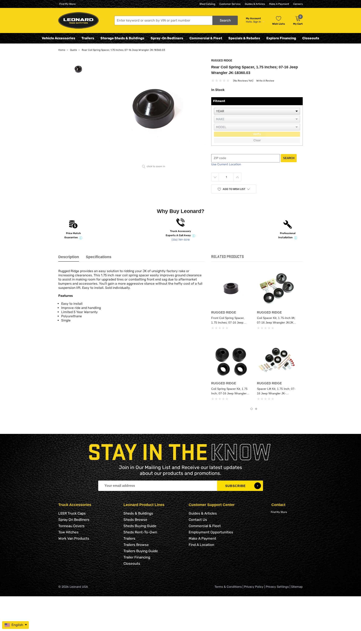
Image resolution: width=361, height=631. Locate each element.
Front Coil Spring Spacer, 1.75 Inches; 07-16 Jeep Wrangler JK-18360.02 (227, 322)
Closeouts (310, 38)
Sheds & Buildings (138, 513)
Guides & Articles (255, 4)
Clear (257, 140)
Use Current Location (226, 164)
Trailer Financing (136, 557)
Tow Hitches (68, 532)
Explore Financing (281, 38)
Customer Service (230, 4)
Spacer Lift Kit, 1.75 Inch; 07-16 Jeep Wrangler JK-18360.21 (276, 393)
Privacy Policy (253, 587)
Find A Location (201, 545)
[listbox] (257, 111)
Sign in (257, 21)
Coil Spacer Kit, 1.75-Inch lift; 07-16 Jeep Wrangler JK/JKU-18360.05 (276, 322)
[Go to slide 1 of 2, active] (251, 409)
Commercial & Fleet (205, 38)
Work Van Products (73, 538)
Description (68, 257)
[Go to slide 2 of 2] (256, 409)
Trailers (87, 38)
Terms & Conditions (228, 587)
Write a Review (265, 80)
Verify (257, 134)
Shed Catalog (207, 4)
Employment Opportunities (211, 532)
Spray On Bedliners (73, 520)
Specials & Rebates (244, 38)
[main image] (153, 111)
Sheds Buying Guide (139, 526)
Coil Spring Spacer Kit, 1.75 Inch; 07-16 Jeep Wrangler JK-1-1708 (229, 393)
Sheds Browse (135, 520)
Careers (298, 4)
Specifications (98, 257)
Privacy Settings (277, 587)
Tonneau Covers (71, 526)
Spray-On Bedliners (167, 38)
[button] (176, 20)
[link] (231, 288)
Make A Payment (279, 4)
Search (288, 158)
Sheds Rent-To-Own (140, 532)
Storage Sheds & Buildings (122, 38)
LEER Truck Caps (72, 513)
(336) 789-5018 (181, 239)
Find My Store (67, 4)
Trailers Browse (136, 545)
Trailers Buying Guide (140, 551)
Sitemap (297, 587)
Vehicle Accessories (58, 38)
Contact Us (198, 520)
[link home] (78, 20)
